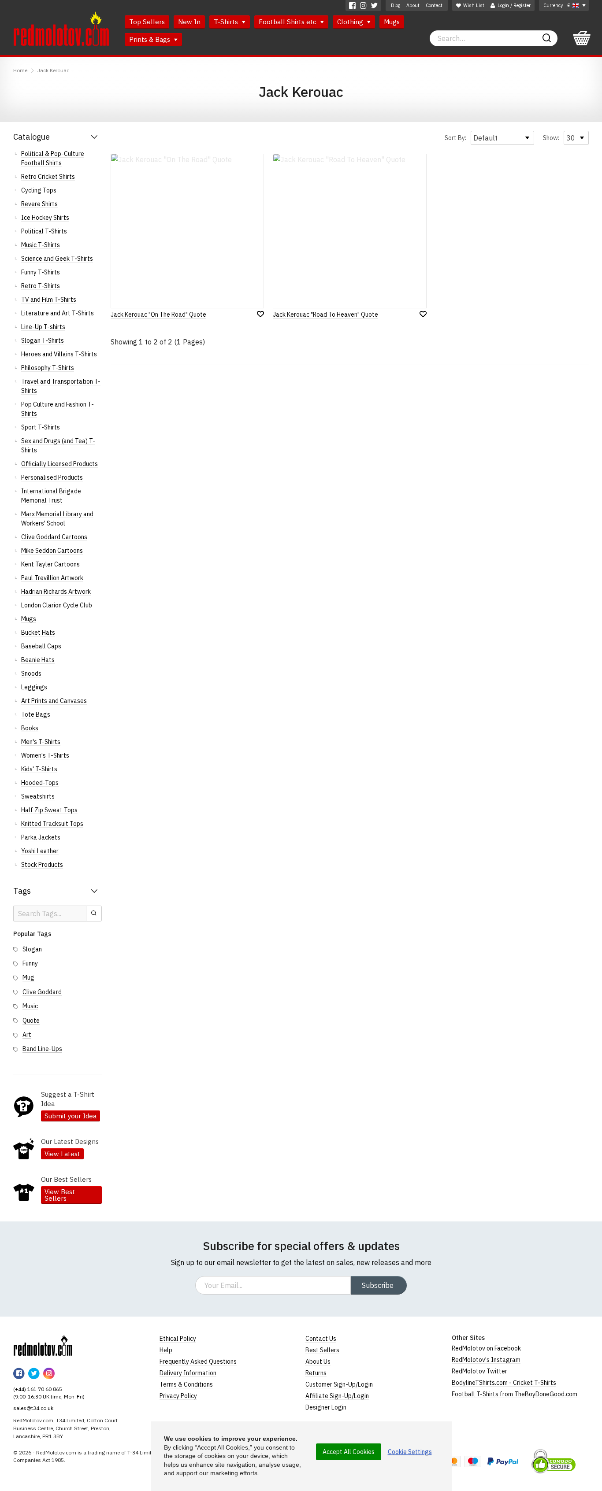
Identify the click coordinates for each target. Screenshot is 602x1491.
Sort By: (455, 138)
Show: (551, 138)
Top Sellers (147, 22)
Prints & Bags (150, 39)
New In (189, 22)
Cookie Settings (410, 1452)
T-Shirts (227, 22)
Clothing (351, 22)
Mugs (392, 22)
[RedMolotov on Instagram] (363, 5)
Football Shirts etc (288, 22)
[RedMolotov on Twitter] (374, 5)
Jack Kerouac (53, 70)
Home (20, 70)
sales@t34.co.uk (33, 1408)
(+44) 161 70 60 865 (37, 1389)
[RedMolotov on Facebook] (352, 5)
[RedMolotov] (43, 1345)
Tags (22, 891)
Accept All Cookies (349, 1452)
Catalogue (31, 137)
